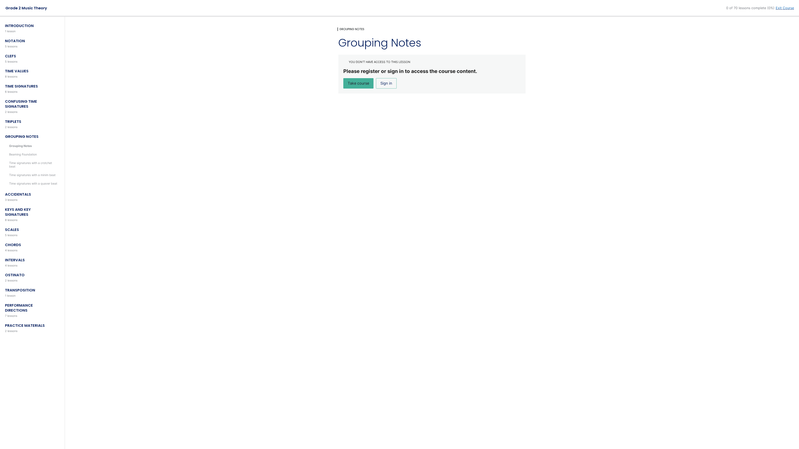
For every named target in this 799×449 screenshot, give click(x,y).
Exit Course (785, 8)
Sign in (386, 83)
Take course (358, 83)
